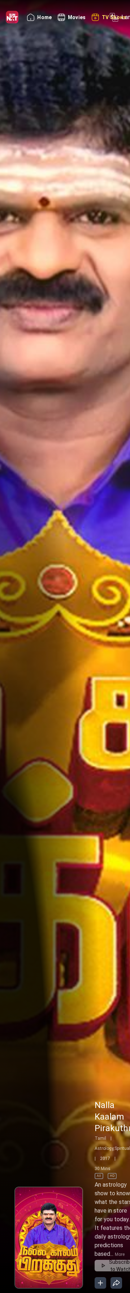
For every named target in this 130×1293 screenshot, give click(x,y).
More (120, 1254)
